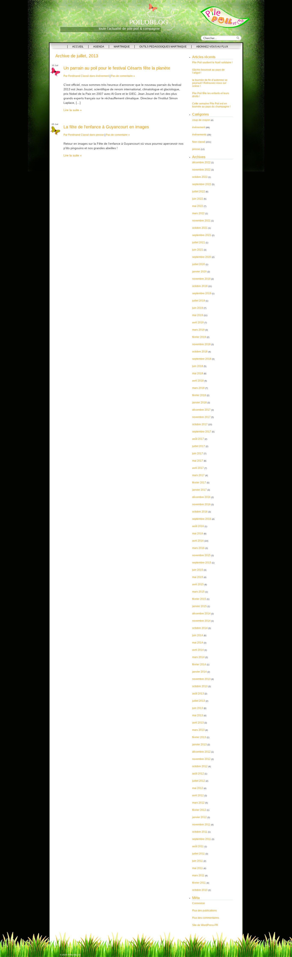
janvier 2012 (199, 817)
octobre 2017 (200, 424)
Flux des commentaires (205, 917)
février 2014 (199, 664)
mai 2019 (197, 315)
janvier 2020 (199, 271)
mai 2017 (197, 460)
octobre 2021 (200, 227)
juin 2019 (197, 307)
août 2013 (198, 693)
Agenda (98, 46)
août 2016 (198, 526)
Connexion (198, 903)
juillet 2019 (198, 300)
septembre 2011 (201, 839)
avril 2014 (198, 649)
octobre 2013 (200, 686)
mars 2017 (198, 475)
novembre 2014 (201, 620)
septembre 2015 (201, 562)
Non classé (198, 141)
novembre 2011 (201, 824)
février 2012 (199, 809)
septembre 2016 (201, 518)
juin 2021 (197, 249)
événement (102, 75)
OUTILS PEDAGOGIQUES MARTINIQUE (163, 46)
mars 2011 (198, 875)
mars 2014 (198, 657)
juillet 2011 (198, 853)
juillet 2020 (198, 264)
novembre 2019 (201, 278)
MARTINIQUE (122, 46)
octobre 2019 (200, 286)
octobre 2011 (199, 831)
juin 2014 (197, 635)
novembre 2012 (201, 759)
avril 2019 (198, 322)
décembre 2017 (201, 409)
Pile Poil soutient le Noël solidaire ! (212, 62)
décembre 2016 (201, 497)
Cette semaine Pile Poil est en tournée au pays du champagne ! (211, 105)
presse (100, 134)
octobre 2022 (200, 176)
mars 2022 (198, 213)
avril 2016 (198, 540)
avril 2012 (198, 795)
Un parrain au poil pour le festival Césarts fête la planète (116, 68)
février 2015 (199, 598)
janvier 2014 (199, 671)
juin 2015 (197, 569)
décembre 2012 (201, 751)
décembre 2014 (201, 613)
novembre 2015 (201, 555)
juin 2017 (197, 453)
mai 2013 (197, 715)
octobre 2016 (200, 511)
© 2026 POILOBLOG (70, 955)
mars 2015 (198, 591)
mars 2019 (198, 329)
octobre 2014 (200, 628)
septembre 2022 (201, 184)
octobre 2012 (200, 766)
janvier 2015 (199, 606)
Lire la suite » (72, 110)
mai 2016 (197, 533)
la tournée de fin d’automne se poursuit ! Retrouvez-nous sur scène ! (209, 83)
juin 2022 (197, 198)
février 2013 (199, 737)
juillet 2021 (198, 242)
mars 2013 (198, 729)
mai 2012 (197, 788)
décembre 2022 (201, 162)
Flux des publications (204, 910)
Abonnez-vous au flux (212, 46)
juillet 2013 (198, 700)
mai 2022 (197, 206)
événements (199, 134)
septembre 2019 (201, 293)
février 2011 (199, 882)
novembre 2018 (201, 344)
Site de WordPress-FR (205, 925)
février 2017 (199, 482)
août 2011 (198, 846)
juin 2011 (197, 860)
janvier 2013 (199, 744)
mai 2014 (197, 642)
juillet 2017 (198, 446)
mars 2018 (198, 387)
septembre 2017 (201, 431)
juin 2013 (197, 708)
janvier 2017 (199, 489)
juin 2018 (197, 366)
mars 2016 (198, 548)
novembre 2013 (201, 679)
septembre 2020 (201, 257)
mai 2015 (197, 577)
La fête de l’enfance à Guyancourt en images (106, 127)
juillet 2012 (198, 780)
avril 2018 (198, 380)
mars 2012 (198, 802)
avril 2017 (198, 468)
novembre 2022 (201, 169)
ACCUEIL (78, 46)
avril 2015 (198, 584)
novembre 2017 (201, 417)
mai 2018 (197, 373)
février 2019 (199, 337)
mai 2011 (197, 868)
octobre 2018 (200, 351)
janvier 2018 (199, 402)
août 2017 (198, 438)
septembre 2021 (201, 235)
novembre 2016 (201, 504)
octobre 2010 (200, 890)
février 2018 (199, 395)
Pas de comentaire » (123, 75)
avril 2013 (198, 722)
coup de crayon (201, 120)
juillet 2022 (198, 191)
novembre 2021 (201, 220)
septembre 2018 (201, 358)
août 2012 (198, 773)
